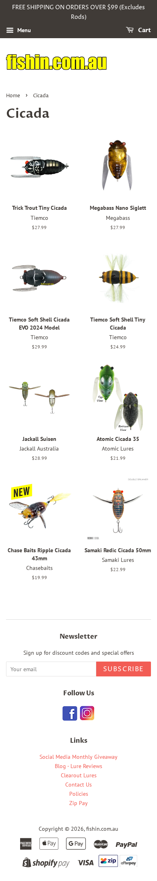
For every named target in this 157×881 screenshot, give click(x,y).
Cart (144, 30)
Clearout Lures (79, 775)
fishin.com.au (102, 828)
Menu (23, 30)
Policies (78, 793)
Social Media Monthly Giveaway (78, 756)
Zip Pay (78, 803)
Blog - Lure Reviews (78, 766)
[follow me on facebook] (69, 718)
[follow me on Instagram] (87, 718)
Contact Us (78, 784)
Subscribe (123, 669)
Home (13, 95)
